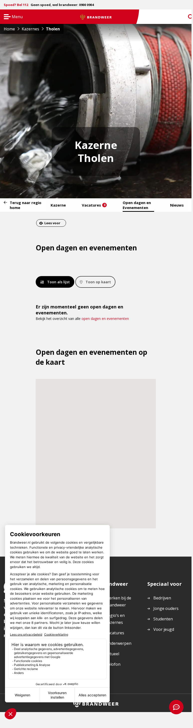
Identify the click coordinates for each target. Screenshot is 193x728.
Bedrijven (162, 598)
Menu (11, 17)
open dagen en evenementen (105, 318)
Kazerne (58, 205)
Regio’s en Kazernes (115, 619)
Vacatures (93, 205)
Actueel (112, 653)
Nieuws (177, 205)
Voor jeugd (163, 629)
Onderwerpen (118, 643)
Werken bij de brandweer (118, 601)
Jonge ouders (166, 608)
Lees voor (52, 223)
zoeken (186, 17)
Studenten (163, 619)
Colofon (112, 664)
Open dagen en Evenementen (137, 205)
